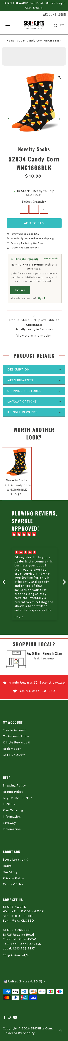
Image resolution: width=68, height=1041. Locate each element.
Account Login (54, 14)
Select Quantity (34, 201)
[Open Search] (55, 25)
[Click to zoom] (59, 77)
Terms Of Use (13, 884)
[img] (36, 534)
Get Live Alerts (14, 755)
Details (38, 7)
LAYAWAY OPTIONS (22, 401)
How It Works (51, 258)
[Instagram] (9, 1017)
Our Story (10, 872)
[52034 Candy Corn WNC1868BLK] (17, 462)
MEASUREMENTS (20, 380)
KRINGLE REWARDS (22, 412)
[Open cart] (62, 25)
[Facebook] (4, 1017)
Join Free (20, 289)
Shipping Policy (14, 785)
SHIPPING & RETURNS (24, 391)
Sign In (42, 298)
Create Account (14, 730)
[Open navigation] (10, 25)
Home (11, 40)
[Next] (60, 5)
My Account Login (16, 736)
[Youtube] (15, 1017)
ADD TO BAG (34, 223)
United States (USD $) (25, 981)
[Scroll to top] (60, 1030)
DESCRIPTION (18, 369)
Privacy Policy (13, 878)
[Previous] (7, 5)
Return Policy (13, 791)
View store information (34, 335)
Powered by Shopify (19, 1033)
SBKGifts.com (41, 1028)
